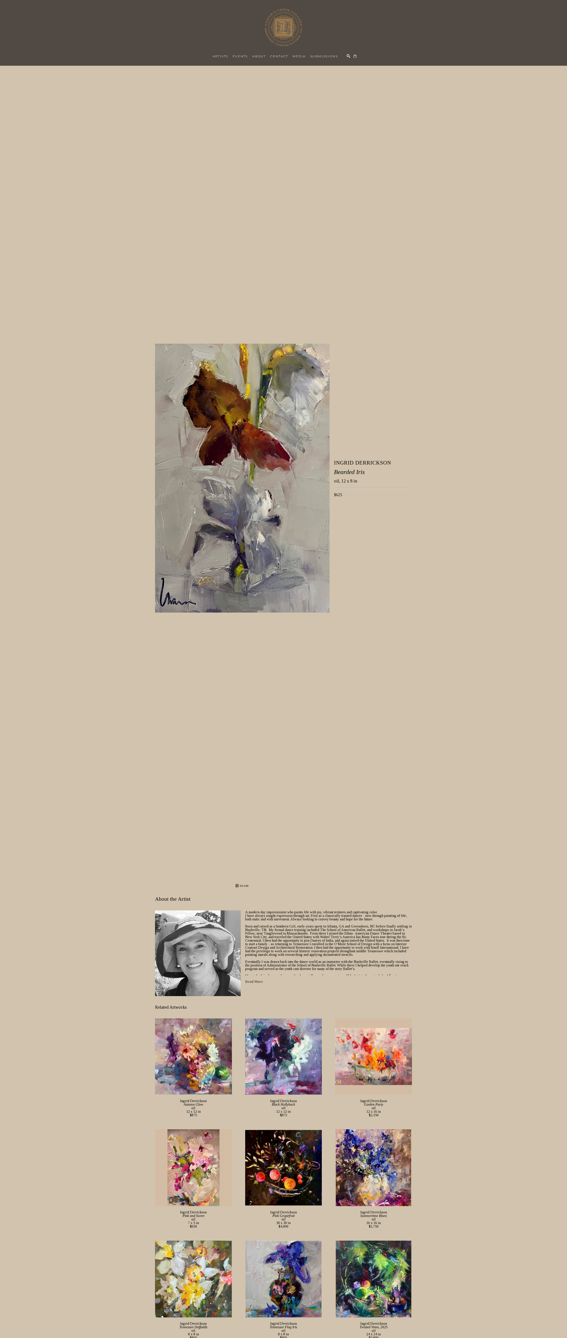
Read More (254, 981)
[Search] (348, 56)
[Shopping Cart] (355, 56)
